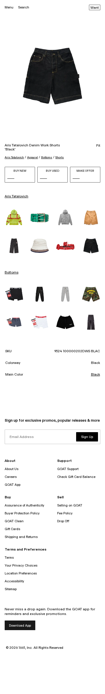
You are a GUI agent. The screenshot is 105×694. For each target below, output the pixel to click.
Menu (9, 7)
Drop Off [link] (63, 521)
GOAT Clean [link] (14, 521)
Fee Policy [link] (65, 513)
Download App (20, 625)
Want (94, 8)
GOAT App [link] (12, 484)
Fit (98, 146)
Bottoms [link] (11, 272)
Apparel (32, 157)
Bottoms (46, 157)
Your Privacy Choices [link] (21, 565)
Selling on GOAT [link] (69, 505)
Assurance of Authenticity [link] (24, 505)
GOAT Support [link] (67, 469)
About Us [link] (11, 469)
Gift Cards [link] (12, 529)
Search (23, 7)
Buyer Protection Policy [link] (22, 513)
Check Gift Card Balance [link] (76, 477)
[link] (14, 217)
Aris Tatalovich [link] (16, 196)
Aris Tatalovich (14, 157)
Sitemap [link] (11, 589)
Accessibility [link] (14, 581)
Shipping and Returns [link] (21, 537)
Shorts (59, 157)
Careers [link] (11, 477)
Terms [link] (9, 557)
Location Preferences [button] (21, 573)
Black (95, 374)
